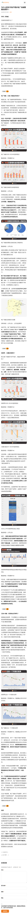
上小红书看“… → (5, 855)
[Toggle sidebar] (24, 2)
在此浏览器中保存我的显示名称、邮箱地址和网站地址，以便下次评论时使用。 (13, 906)
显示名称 (3, 885)
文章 (10, 12)
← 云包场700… (4, 852)
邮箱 (2, 891)
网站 (2, 898)
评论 (2, 870)
